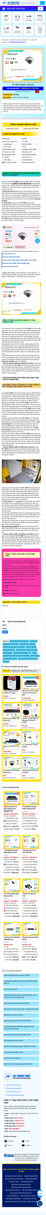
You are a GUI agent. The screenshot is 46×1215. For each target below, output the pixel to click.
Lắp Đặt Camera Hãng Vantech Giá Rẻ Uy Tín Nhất (19, 1046)
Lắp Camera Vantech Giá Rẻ (13, 1176)
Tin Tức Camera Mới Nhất (13, 971)
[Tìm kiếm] (42, 3)
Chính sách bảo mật (13, 1092)
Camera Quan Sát (15, 40)
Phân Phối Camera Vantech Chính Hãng (16, 1003)
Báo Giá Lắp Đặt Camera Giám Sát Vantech (17, 1035)
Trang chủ (5, 40)
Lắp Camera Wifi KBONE (13, 1198)
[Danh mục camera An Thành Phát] (40, 8)
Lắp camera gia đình (27, 1181)
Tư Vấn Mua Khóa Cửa (29, 1198)
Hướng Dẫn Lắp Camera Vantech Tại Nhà (17, 975)
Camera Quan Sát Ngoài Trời (22, 653)
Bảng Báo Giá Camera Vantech (13, 1015)
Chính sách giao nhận (13, 1088)
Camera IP (25, 40)
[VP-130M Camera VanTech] (23, 65)
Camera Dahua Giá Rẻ (30, 1176)
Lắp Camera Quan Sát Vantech (13, 1040)
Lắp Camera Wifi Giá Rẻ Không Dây (21, 1193)
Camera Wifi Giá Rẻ (12, 1196)
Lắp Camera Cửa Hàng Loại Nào (21, 1187)
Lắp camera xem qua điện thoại (21, 1184)
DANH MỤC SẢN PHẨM (15, 9)
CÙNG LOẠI (6, 671)
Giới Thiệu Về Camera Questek (19, 641)
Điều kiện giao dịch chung (15, 1095)
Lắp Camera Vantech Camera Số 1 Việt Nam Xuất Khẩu (21, 1009)
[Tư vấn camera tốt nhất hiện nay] (44, 24)
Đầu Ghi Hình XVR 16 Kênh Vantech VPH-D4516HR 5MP (30, 693)
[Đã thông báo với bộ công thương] (8, 1156)
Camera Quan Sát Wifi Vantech (13, 1052)
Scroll (39, 1203)
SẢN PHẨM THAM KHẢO (29, 671)
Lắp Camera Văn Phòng (12, 1190)
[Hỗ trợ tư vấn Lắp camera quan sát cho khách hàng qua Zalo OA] (40, 1193)
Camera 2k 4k (15, 671)
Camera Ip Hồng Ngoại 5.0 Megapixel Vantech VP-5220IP (30, 720)
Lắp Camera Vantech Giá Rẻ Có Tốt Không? (17, 1021)
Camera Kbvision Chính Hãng (14, 1179)
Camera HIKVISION (31, 1179)
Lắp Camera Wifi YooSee (27, 1196)
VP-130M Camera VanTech (17, 42)
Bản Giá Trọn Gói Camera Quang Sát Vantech (18, 1064)
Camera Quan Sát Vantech (12, 1058)
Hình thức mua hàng (13, 1085)
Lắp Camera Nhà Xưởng (29, 1190)
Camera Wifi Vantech (10, 989)
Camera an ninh (14, 1181)
